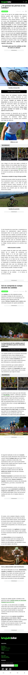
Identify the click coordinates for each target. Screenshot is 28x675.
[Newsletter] (26, 2)
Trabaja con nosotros (5, 650)
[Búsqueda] (24, 2)
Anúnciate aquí (14, 50)
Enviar (16, 665)
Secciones (3, 646)
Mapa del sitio (4, 647)
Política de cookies (4, 656)
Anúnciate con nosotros (5, 648)
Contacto (3, 649)
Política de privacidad (5, 657)
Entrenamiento (5, 11)
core (19, 168)
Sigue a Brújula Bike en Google (14, 91)
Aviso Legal (3, 655)
